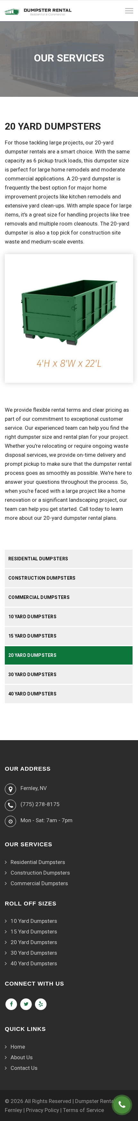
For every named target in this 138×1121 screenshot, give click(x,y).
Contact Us (24, 1068)
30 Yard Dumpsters (32, 674)
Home (18, 1047)
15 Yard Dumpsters (32, 636)
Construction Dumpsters (42, 578)
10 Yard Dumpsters (32, 616)
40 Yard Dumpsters (32, 693)
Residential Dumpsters (38, 558)
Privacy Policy (42, 1110)
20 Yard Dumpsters (32, 655)
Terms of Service (83, 1110)
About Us (22, 1057)
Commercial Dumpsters (39, 597)
